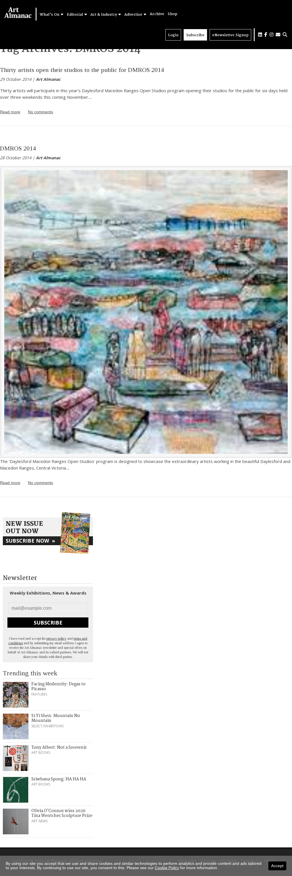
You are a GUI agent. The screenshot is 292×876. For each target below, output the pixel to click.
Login (173, 35)
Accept (277, 865)
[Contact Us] (278, 34)
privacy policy (56, 639)
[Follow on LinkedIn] (260, 34)
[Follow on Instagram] (271, 34)
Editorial (75, 15)
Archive (157, 14)
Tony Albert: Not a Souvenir (59, 747)
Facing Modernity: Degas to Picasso (58, 687)
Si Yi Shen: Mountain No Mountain (55, 718)
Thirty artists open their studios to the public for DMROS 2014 (82, 69)
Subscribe (195, 35)
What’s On (50, 15)
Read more (10, 112)
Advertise (133, 15)
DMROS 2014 (18, 148)
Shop (172, 14)
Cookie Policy (167, 867)
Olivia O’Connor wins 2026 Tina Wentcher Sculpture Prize (61, 813)
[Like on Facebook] (265, 34)
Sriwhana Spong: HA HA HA (58, 779)
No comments (40, 112)
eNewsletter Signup (230, 35)
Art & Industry (104, 15)
